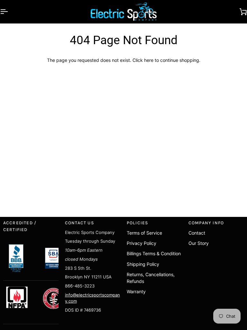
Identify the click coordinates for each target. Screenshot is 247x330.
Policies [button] (138, 222)
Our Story (198, 243)
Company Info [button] (206, 222)
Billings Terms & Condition (154, 253)
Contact (196, 233)
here (148, 60)
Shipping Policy (143, 264)
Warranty (136, 291)
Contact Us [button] (79, 222)
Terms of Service (144, 233)
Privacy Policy (141, 243)
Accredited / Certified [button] (20, 226)
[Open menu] (9, 11)
